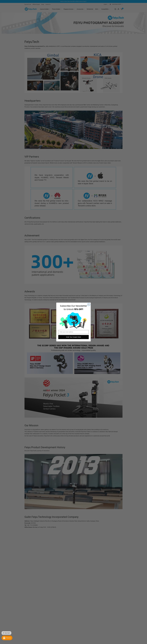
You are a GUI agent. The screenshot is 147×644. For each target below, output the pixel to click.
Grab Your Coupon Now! (73, 337)
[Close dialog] (88, 304)
